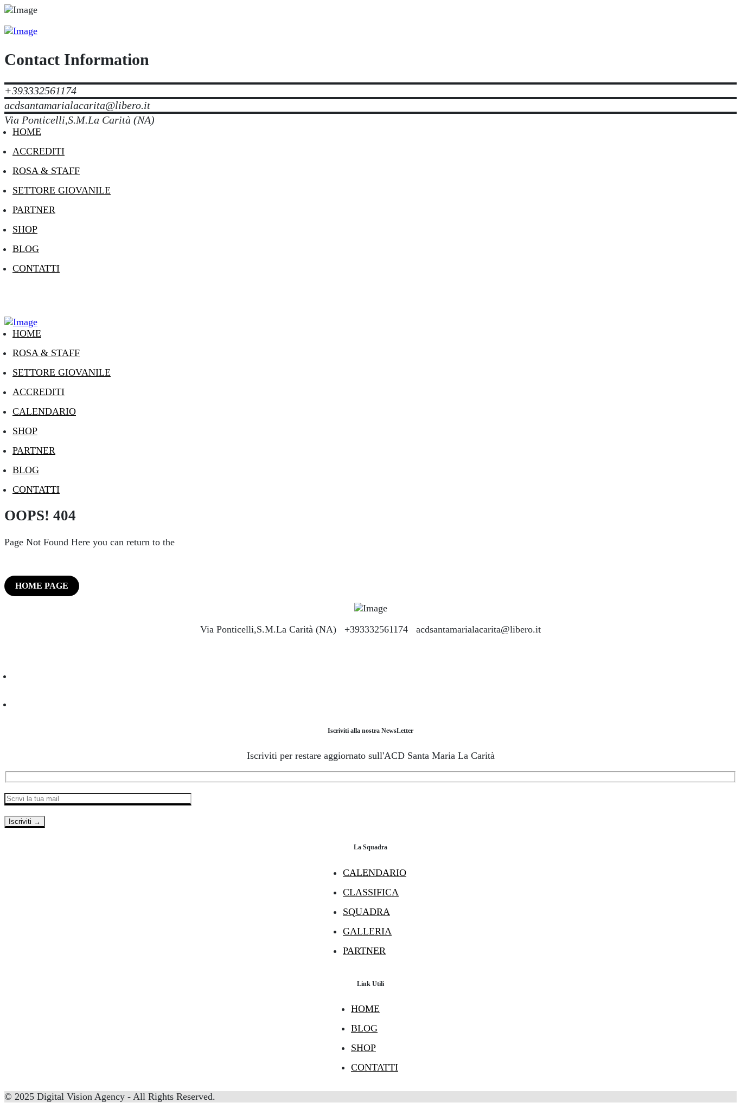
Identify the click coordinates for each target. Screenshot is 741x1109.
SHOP (363, 1047)
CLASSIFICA (371, 892)
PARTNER (364, 950)
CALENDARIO (374, 872)
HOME (365, 1008)
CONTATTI (374, 1067)
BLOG (364, 1028)
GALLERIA (367, 931)
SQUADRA (366, 911)
